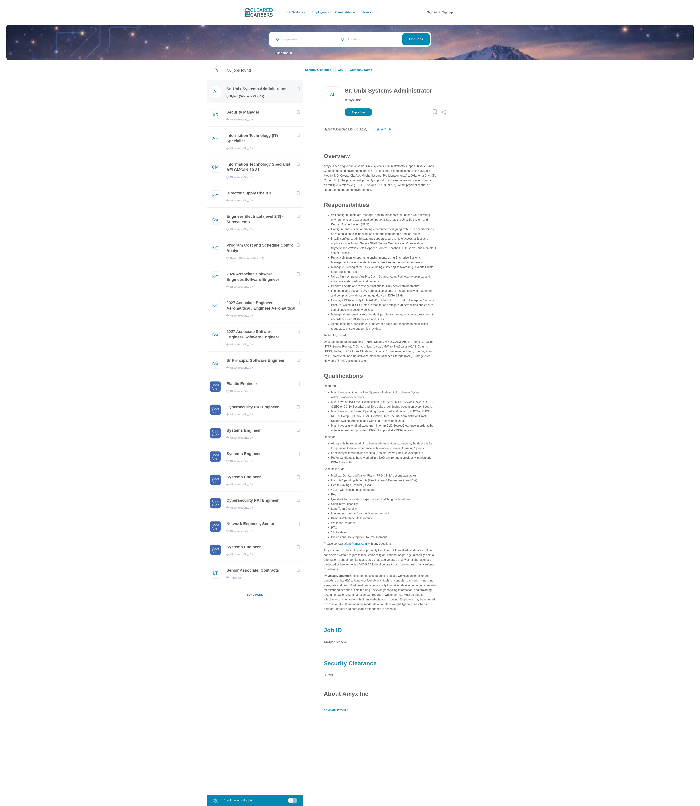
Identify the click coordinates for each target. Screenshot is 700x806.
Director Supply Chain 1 (248, 193)
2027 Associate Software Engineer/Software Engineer (252, 334)
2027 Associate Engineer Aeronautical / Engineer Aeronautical (260, 305)
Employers (319, 12)
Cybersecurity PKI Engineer (252, 407)
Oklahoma (281, 52)
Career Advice (345, 12)
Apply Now (358, 112)
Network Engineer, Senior (250, 523)
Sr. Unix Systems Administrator (256, 89)
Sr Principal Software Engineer (255, 360)
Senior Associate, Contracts (252, 570)
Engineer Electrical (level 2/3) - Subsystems (254, 219)
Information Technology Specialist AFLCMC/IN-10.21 (258, 167)
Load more (255, 594)
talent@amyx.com (355, 543)
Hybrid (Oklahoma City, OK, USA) (345, 129)
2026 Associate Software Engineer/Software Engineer (252, 277)
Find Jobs (416, 39)
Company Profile (336, 710)
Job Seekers (294, 12)
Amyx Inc (353, 100)
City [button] (340, 69)
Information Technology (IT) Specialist (252, 138)
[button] (443, 112)
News (367, 12)
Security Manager (242, 112)
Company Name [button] (361, 69)
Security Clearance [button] (318, 69)
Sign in (432, 12)
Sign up (447, 12)
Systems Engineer (243, 430)
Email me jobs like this (237, 800)
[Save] (298, 88)
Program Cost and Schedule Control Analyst (260, 248)
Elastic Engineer (241, 383)
